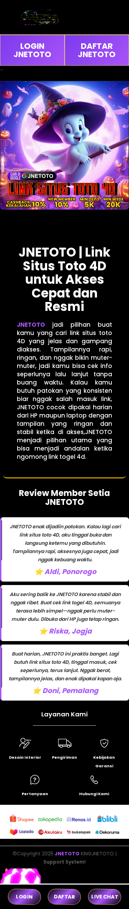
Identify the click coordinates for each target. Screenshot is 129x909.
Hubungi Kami (94, 794)
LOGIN (24, 896)
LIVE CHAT (104, 896)
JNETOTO (31, 325)
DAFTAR (64, 896)
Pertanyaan (35, 794)
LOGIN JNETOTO (32, 50)
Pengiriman (64, 757)
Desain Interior (25, 757)
